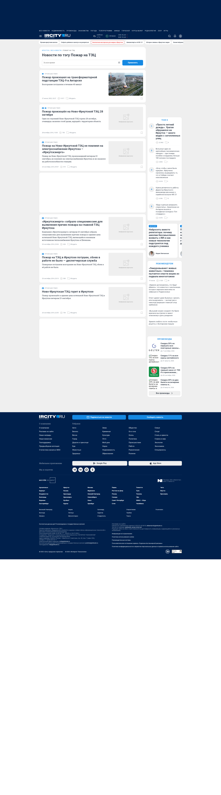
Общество (133, 428)
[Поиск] (169, 36)
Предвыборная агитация (49, 446)
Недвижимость (58, 31)
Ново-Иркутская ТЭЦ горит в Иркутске (67, 291)
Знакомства (83, 31)
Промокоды (72, 31)
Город (74, 439)
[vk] (80, 469)
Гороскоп (126, 31)
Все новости (44, 31)
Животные (76, 450)
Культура (106, 435)
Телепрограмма (105, 31)
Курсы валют (137, 31)
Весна (74, 435)
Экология (159, 442)
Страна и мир (160, 439)
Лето (104, 439)
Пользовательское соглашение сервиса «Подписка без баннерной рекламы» (137, 543)
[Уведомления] (175, 36)
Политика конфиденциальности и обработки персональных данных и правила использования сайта (145, 546)
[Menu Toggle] (40, 36)
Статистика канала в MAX (49, 450)
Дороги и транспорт (80, 442)
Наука (104, 446)
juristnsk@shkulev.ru (91, 543)
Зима (104, 428)
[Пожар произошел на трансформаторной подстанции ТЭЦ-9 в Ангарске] (126, 84)
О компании (44, 428)
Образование (107, 454)
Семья (157, 428)
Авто (74, 428)
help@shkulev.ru (54, 544)
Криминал (106, 431)
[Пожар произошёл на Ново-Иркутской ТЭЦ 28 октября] (126, 118)
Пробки (111, 36)
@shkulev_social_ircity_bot (133, 527)
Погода (94, 31)
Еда (73, 446)
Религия (132, 454)
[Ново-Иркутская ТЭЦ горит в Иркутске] (126, 298)
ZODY (160, 31)
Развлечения (134, 450)
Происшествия (135, 442)
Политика (133, 439)
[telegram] (74, 469)
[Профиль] (180, 36)
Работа (131, 446)
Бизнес (75, 431)
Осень (131, 435)
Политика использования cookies (123, 537)
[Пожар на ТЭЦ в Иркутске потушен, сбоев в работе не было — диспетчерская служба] (126, 264)
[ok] (92, 469)
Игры (166, 31)
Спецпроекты (160, 450)
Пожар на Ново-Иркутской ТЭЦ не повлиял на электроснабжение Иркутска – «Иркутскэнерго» (72, 149)
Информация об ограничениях (122, 534)
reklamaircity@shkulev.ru (154, 525)
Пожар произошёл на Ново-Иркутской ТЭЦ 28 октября (72, 113)
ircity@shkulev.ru (64, 541)
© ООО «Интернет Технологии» (76, 552)
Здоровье (76, 454)
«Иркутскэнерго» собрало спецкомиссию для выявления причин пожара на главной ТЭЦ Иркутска (72, 225)
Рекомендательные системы (121, 540)
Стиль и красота (161, 435)
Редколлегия (150, 31)
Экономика (159, 446)
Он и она (132, 431)
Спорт (157, 431)
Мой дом (106, 442)
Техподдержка (45, 442)
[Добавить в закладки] (141, 98)
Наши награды (45, 435)
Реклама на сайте (46, 431)
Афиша (117, 31)
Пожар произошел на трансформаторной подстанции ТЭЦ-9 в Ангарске (69, 79)
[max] (86, 469)
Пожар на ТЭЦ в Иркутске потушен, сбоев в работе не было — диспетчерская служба (71, 259)
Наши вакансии (45, 439)
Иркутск (45, 50)
